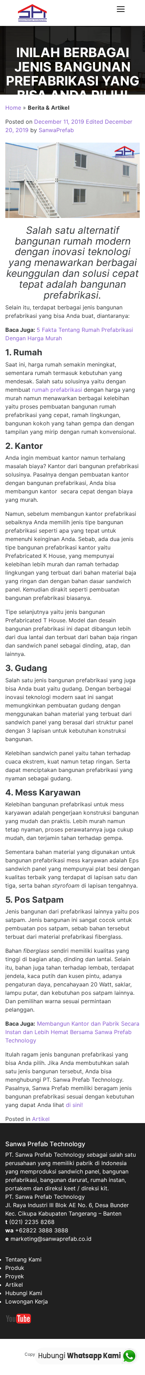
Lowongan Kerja (26, 1301)
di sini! (74, 1104)
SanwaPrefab (56, 130)
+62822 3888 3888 (41, 1230)
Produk (14, 1267)
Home (13, 107)
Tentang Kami (23, 1259)
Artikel (41, 1118)
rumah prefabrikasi (57, 389)
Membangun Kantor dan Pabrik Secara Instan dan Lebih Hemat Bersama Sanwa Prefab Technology (72, 1032)
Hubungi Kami (23, 1293)
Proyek (14, 1276)
